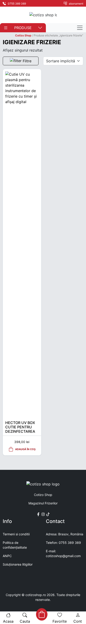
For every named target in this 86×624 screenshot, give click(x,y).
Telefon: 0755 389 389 (63, 543)
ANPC (7, 556)
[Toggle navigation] (80, 27)
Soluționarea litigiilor (18, 564)
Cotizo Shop (23, 35)
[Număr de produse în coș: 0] (41, 614)
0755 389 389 (16, 3)
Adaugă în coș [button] (25, 449)
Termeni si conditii (16, 534)
